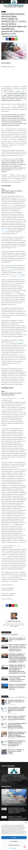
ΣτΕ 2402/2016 (4, 230)
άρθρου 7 (16, 270)
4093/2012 (18, 274)
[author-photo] (14, 619)
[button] (26, 822)
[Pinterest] (13, 39)
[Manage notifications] (25, 847)
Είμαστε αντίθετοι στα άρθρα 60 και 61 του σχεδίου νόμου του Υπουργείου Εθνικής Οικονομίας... (17, 718)
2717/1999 (12, 524)
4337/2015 (23, 270)
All (16, 696)
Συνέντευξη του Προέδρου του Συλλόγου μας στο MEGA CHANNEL (16, 751)
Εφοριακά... (7, 9)
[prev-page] (2, 692)
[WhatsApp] (16, 39)
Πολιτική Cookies (12, 848)
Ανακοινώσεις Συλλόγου (4, 641)
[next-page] (4, 692)
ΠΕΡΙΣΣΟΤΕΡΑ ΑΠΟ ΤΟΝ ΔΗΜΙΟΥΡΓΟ (10, 634)
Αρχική (2, 9)
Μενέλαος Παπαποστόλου (10, 36)
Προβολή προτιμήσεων (14, 845)
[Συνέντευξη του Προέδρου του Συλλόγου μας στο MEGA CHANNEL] (4, 751)
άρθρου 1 (3, 105)
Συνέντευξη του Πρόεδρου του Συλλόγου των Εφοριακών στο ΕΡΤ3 (17, 639)
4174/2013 (3, 93)
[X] (10, 39)
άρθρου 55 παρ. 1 (7, 276)
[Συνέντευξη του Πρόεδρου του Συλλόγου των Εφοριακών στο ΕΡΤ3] (4, 639)
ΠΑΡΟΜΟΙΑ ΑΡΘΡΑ (6, 632)
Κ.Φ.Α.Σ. (12, 274)
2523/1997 (14, 105)
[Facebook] (7, 39)
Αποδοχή (14, 837)
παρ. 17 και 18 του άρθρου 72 (20, 89)
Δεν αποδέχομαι (14, 841)
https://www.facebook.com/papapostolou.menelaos (14, 623)
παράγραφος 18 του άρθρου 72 (18, 341)
